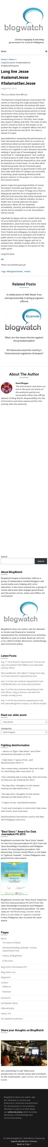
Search (4, 556)
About (3, 938)
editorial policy (15, 1112)
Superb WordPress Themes (24, 1141)
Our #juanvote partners (12, 1018)
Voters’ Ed (6, 1013)
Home (4, 59)
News (12, 59)
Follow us (6, 986)
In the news (7, 960)
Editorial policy (7, 1008)
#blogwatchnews (15, 271)
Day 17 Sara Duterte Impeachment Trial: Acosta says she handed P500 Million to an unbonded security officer (23, 665)
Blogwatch (6, 977)
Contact (4, 982)
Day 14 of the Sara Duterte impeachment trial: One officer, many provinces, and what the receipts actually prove (22, 692)
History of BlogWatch (12, 955)
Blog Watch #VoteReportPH (14, 967)
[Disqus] (24, 445)
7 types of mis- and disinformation (19, 802)
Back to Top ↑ (24, 1144)
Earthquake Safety (9, 1003)
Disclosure (6, 997)
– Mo (3, 751)
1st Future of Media (11, 942)
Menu (4, 51)
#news (27, 271)
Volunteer (6, 991)
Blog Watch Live (8, 972)
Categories (6, 728)
